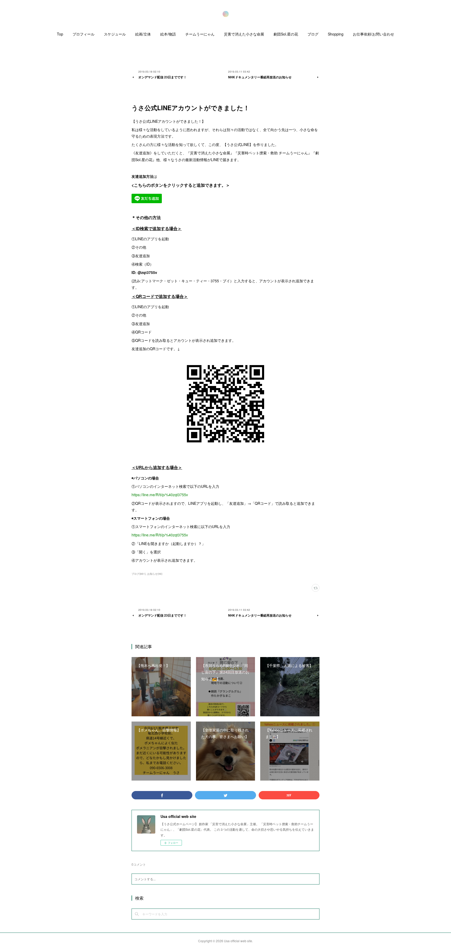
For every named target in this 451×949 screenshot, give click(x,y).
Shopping (335, 34)
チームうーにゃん (200, 34)
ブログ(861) (139, 574)
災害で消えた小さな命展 (244, 34)
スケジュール (115, 34)
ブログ (312, 34)
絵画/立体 (143, 34)
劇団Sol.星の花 (286, 34)
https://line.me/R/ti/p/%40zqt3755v (160, 494)
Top (60, 34)
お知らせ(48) (154, 574)
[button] (60, 35)
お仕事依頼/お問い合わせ (373, 34)
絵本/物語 (168, 34)
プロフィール (83, 34)
